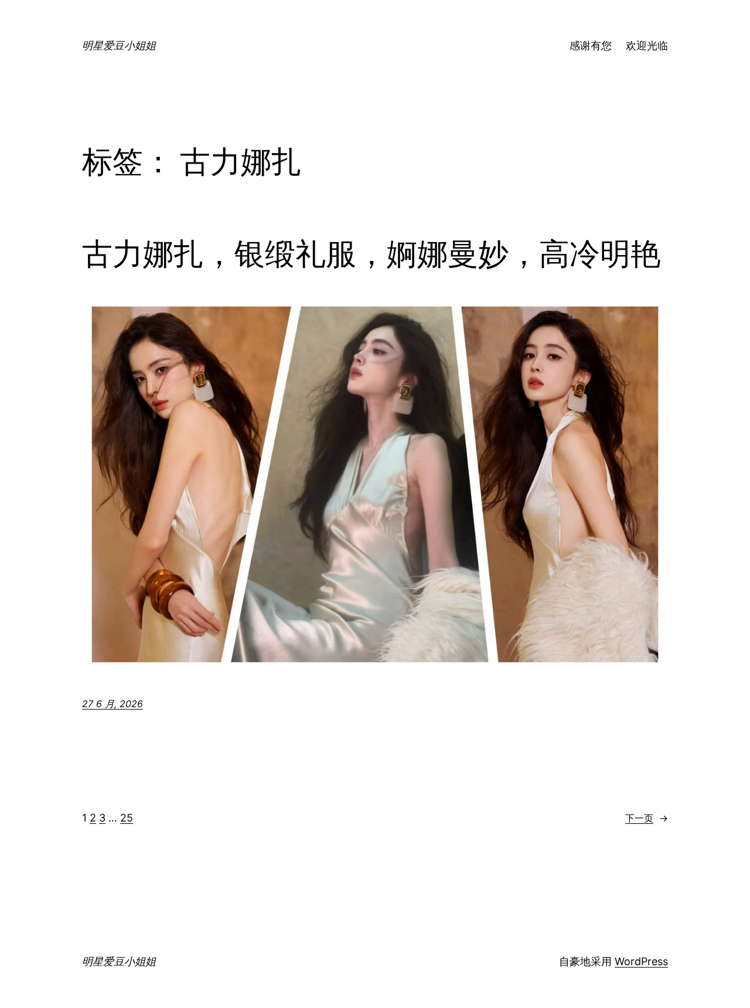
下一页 (646, 818)
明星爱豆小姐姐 (119, 45)
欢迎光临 (647, 45)
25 (126, 818)
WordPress (641, 961)
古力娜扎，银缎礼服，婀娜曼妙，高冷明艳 (371, 253)
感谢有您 (591, 45)
